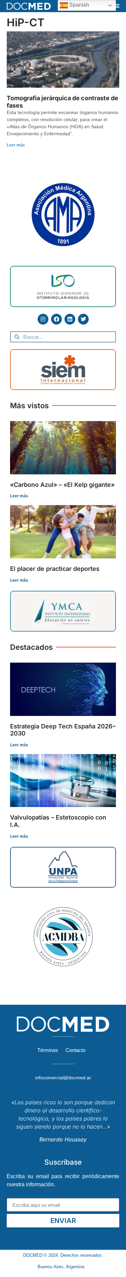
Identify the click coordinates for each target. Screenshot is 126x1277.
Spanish (78, 5)
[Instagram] (43, 319)
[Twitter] (83, 319)
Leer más (16, 145)
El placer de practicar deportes (54, 568)
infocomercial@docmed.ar (63, 1077)
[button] (117, 6)
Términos (47, 1050)
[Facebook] (56, 319)
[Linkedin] (70, 319)
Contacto (75, 1050)
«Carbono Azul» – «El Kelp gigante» (62, 484)
